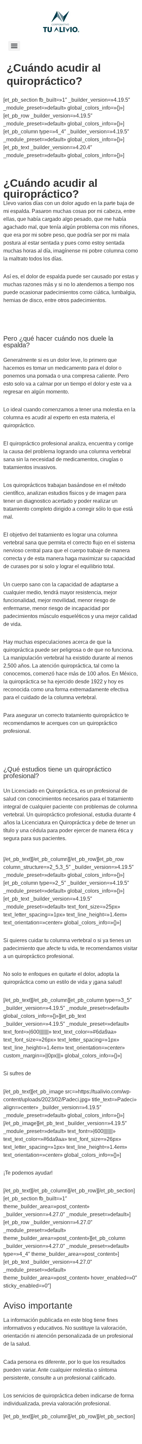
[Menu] (14, 46)
